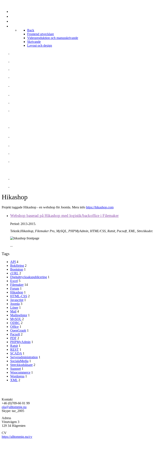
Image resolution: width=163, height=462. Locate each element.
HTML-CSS (18, 296)
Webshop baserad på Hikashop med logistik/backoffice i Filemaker (64, 215)
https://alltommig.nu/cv (17, 436)
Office (14, 326)
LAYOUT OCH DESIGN (28, 161)
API (13, 262)
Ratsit (14, 346)
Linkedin (18, 179)
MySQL (15, 319)
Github (16, 187)
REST (14, 349)
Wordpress (17, 376)
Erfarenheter (23, 77)
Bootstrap (16, 269)
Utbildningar (23, 103)
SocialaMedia (19, 361)
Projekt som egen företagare (38, 86)
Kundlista (20, 110)
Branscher (20, 95)
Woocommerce (20, 372)
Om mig (16, 53)
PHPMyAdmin (20, 342)
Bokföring (17, 265)
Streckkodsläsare (21, 365)
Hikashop (16, 292)
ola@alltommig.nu (14, 407)
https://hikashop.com (100, 207)
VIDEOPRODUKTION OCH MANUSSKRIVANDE (47, 137)
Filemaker (17, 284)
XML (14, 380)
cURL (14, 273)
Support (15, 368)
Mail (13, 311)
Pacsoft (15, 334)
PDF (13, 338)
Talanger (19, 69)
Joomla (15, 304)
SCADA (16, 353)
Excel (14, 281)
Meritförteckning (27, 61)
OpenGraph (18, 330)
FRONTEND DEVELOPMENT (32, 127)
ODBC (15, 323)
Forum (14, 288)
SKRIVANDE (20, 145)
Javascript (16, 300)
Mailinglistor (18, 315)
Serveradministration (24, 357)
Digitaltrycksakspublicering (28, 277)
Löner (14, 307)
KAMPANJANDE (23, 153)
